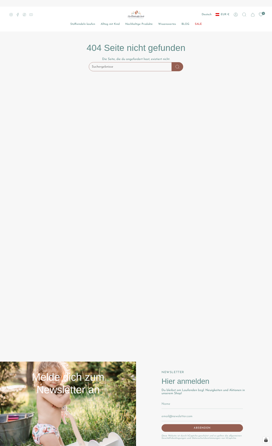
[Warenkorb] (253, 14)
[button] (244, 14)
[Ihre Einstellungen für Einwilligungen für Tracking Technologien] (266, 440)
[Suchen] (177, 66)
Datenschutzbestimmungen (206, 438)
